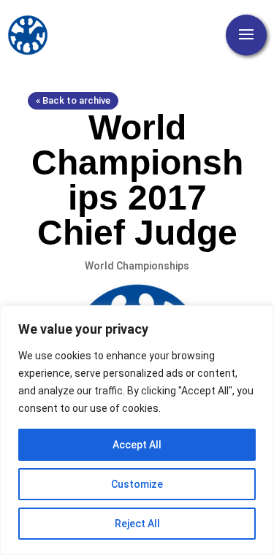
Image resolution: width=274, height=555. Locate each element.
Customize (137, 484)
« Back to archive (73, 100)
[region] (137, 430)
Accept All (137, 445)
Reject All (137, 523)
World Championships (137, 266)
